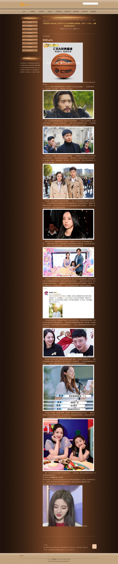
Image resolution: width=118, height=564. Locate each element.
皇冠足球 (49, 20)
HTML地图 (68, 559)
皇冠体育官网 (24, 17)
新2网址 (68, 561)
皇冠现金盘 (58, 11)
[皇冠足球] (25, 6)
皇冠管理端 (76, 11)
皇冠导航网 (84, 11)
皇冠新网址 (93, 11)
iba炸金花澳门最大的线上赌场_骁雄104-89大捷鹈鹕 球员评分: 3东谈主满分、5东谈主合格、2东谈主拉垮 (66, 547)
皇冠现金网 (60, 561)
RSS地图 (64, 559)
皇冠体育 (56, 561)
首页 (24, 11)
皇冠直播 (41, 11)
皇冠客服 (64, 561)
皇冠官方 (50, 11)
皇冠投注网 (67, 11)
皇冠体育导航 (51, 561)
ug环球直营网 (46, 36)
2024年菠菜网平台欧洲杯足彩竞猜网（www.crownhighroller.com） (62, 549)
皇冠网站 (32, 11)
